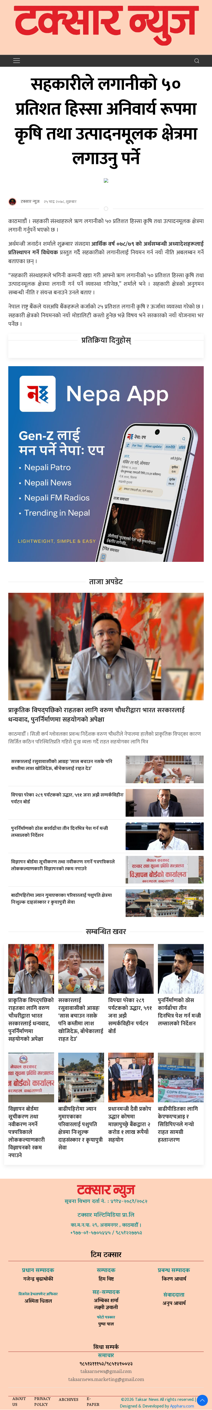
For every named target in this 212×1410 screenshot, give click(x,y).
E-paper (93, 1402)
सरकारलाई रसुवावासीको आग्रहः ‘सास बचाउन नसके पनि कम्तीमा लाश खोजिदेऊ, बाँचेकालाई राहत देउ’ (61, 765)
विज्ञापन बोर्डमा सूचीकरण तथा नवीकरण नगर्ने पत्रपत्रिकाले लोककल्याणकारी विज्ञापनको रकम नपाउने (63, 865)
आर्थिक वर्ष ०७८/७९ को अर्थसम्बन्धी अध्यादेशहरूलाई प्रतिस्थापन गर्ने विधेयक (106, 248)
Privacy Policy (42, 1402)
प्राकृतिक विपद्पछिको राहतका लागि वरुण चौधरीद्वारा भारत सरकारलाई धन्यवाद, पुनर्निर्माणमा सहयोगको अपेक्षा (96, 715)
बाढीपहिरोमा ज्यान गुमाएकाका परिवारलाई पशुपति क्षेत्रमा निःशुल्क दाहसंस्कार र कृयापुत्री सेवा (61, 898)
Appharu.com (182, 1406)
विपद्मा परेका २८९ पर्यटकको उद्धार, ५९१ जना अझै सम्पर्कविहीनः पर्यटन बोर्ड (67, 798)
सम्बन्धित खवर (106, 932)
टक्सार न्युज (30, 201)
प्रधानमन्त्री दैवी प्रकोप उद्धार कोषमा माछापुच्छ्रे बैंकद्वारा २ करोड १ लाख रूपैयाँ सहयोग (129, 1124)
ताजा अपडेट (106, 582)
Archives (68, 1400)
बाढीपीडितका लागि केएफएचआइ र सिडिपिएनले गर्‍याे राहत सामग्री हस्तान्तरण (178, 1124)
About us (19, 1402)
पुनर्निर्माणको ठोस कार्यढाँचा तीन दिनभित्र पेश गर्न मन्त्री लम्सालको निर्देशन (59, 831)
